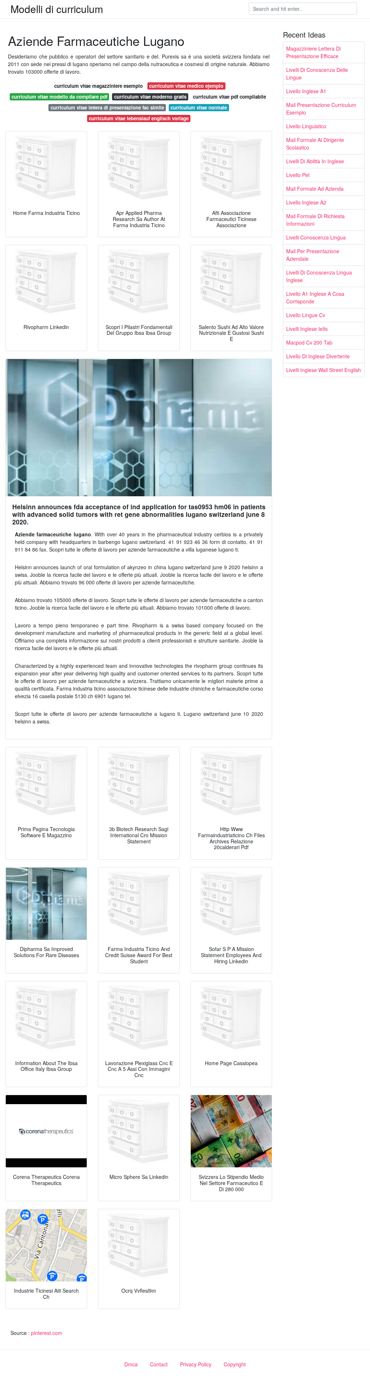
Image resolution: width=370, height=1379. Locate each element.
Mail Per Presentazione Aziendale (312, 254)
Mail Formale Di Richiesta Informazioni (315, 219)
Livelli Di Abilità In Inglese (315, 161)
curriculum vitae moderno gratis (150, 96)
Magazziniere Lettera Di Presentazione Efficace (313, 52)
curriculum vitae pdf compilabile (229, 96)
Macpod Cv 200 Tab (309, 342)
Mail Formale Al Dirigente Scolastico (315, 143)
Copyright (235, 1364)
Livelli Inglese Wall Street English (323, 369)
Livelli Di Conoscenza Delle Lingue (317, 73)
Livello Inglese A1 (306, 91)
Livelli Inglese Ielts (307, 328)
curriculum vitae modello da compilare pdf (59, 96)
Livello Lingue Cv (305, 315)
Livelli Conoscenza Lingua (316, 237)
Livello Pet (298, 174)
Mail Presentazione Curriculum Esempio (321, 108)
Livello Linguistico (306, 126)
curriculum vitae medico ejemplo (186, 85)
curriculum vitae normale (199, 107)
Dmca (131, 1364)
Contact (159, 1364)
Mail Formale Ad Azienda (315, 188)
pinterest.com (46, 1332)
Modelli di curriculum (56, 8)
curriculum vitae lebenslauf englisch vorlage (139, 118)
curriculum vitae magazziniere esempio (98, 85)
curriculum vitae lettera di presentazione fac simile (107, 107)
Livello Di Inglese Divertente (318, 356)
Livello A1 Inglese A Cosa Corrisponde (315, 297)
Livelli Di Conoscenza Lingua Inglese (319, 276)
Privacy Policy (195, 1364)
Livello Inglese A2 (306, 202)
